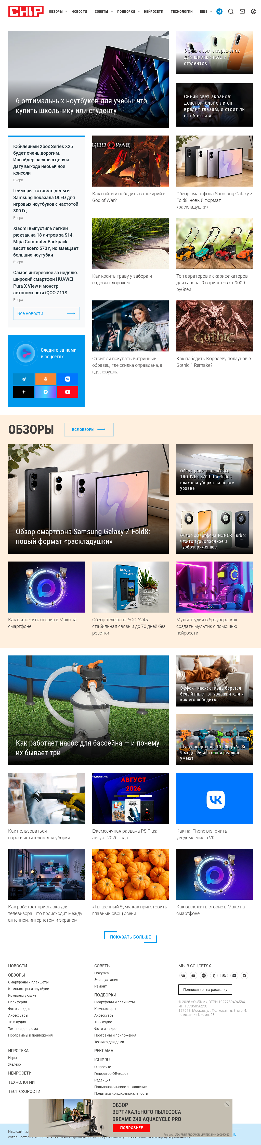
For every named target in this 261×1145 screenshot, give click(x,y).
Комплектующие (22, 995)
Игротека (18, 1050)
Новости (79, 11)
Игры (12, 1058)
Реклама (103, 1050)
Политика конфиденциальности (121, 1093)
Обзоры (56, 11)
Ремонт (100, 986)
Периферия (17, 1002)
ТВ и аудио (17, 1022)
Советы (101, 11)
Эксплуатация (106, 980)
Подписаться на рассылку (205, 990)
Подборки (126, 11)
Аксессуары (18, 1015)
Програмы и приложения (115, 1035)
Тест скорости (24, 1091)
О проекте (102, 1067)
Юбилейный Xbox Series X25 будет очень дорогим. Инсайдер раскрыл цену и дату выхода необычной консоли (43, 160)
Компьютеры (105, 1009)
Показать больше (130, 937)
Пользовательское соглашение (120, 1087)
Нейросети (153, 11)
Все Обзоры (83, 430)
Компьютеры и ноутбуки (28, 989)
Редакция (102, 1080)
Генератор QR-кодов (111, 1073)
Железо (14, 1064)
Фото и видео (19, 1009)
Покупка (101, 973)
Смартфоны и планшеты (28, 982)
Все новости (30, 313)
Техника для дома (23, 1029)
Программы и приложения (30, 1035)
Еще (203, 11)
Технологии (181, 11)
